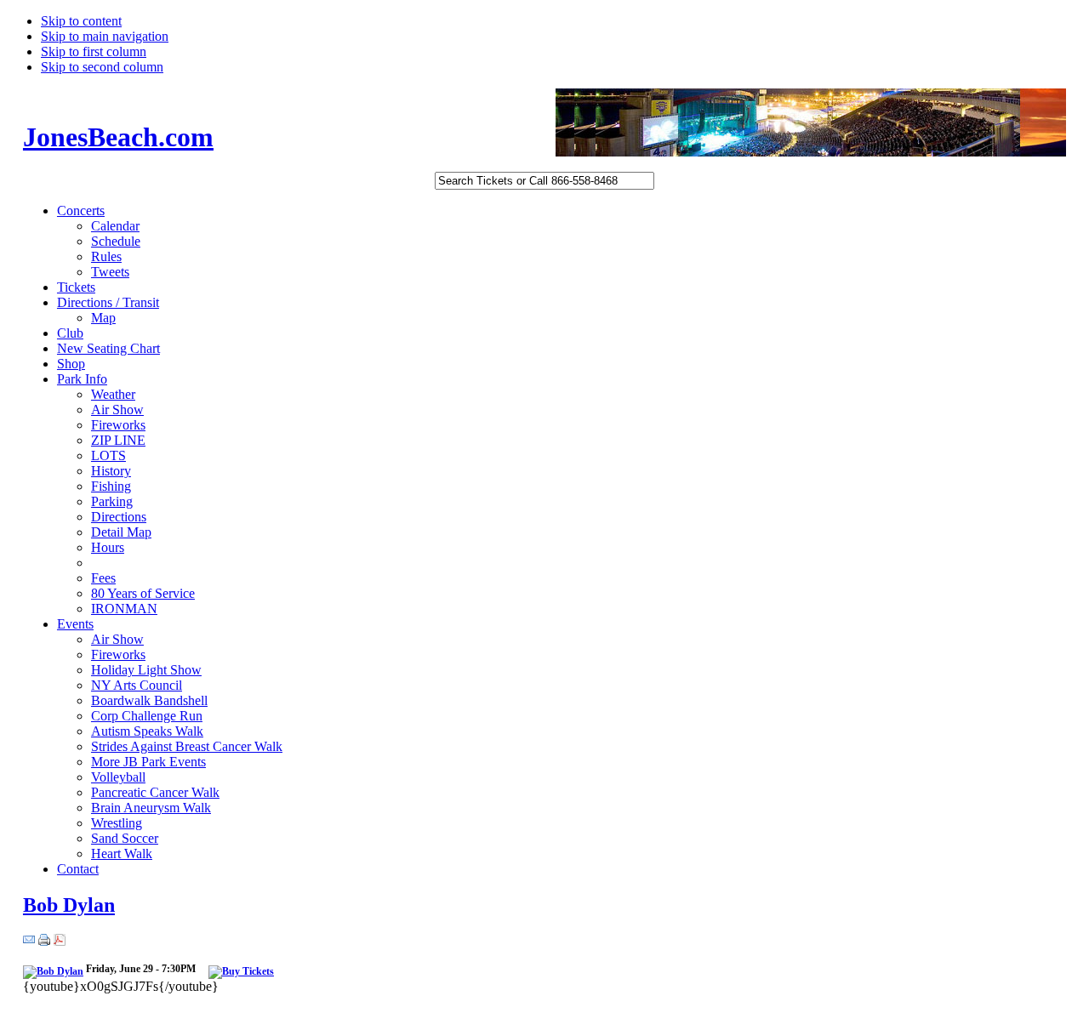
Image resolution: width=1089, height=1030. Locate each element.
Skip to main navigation (104, 36)
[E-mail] (29, 941)
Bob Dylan (69, 905)
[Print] (44, 941)
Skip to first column (93, 51)
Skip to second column (102, 67)
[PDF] (60, 941)
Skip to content (81, 21)
